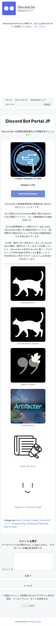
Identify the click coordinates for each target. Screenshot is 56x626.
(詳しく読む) (39, 26)
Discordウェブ (38, 99)
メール (28, 585)
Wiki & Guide (10, 526)
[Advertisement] (28, 63)
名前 (28, 575)
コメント (7, 569)
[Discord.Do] (9, 14)
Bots (18, 520)
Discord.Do (26, 7)
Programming (19, 523)
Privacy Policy (35, 622)
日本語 (47, 104)
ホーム (9, 99)
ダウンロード (21, 99)
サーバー (10, 104)
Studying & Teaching (37, 523)
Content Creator (30, 520)
